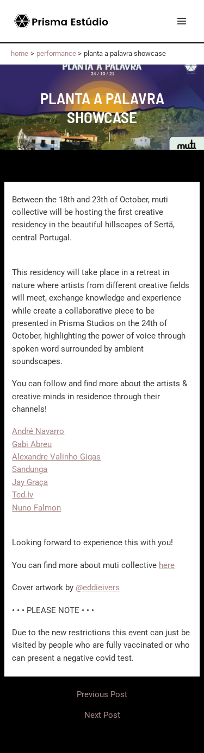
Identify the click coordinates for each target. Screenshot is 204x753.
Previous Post (102, 695)
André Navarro (38, 431)
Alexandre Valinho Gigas (56, 457)
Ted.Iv (22, 495)
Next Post (102, 715)
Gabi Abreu (32, 444)
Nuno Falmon (36, 508)
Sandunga (29, 469)
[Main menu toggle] (181, 21)
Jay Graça (30, 482)
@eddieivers (98, 587)
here (167, 565)
